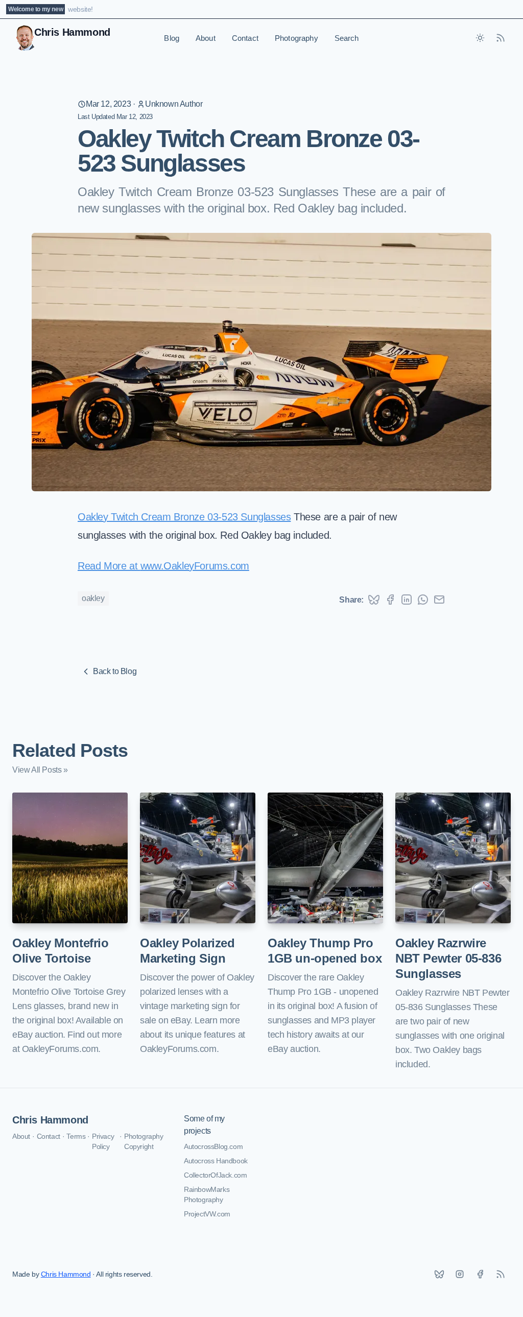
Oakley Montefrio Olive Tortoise (60, 950)
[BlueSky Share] (374, 599)
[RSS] (500, 1274)
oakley (93, 598)
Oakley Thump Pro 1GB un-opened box (325, 950)
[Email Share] (439, 599)
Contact (245, 38)
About (206, 38)
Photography (296, 38)
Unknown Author (173, 104)
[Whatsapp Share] (423, 599)
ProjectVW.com (207, 1214)
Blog (171, 38)
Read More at (109, 565)
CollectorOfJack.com (215, 1175)
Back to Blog (114, 671)
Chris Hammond (50, 1120)
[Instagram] (459, 1274)
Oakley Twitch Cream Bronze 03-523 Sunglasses (184, 516)
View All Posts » (40, 769)
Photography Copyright (143, 1141)
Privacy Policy (103, 1141)
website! (80, 9)
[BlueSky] (439, 1274)
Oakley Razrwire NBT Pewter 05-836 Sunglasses (448, 958)
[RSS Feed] (500, 38)
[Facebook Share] (390, 599)
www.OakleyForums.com (194, 565)
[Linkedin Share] (406, 599)
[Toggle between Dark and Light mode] (480, 38)
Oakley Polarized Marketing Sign (187, 950)
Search (347, 38)
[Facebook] (480, 1274)
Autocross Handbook (216, 1161)
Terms (75, 1136)
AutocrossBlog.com (213, 1146)
